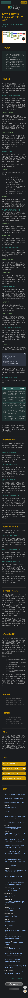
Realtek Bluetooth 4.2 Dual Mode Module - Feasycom (13, 909)
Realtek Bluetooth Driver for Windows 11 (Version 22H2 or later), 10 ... (14, 972)
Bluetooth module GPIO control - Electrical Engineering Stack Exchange (14, 860)
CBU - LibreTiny (8, 925)
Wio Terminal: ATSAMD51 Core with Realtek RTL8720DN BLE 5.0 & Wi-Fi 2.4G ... (14, 902)
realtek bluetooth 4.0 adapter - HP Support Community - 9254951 (13, 960)
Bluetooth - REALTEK (10, 807)
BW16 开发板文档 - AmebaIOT (13, 700)
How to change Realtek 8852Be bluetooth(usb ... (13, 877)
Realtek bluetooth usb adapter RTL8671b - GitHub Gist (12, 827)
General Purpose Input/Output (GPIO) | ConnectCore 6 (15, 966)
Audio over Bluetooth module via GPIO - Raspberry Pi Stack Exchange (14, 846)
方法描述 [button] (12, 388)
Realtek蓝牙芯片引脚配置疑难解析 (13, 798)
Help (11, 995)
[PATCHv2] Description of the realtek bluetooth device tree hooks (14, 915)
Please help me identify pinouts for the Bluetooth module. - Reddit (14, 937)
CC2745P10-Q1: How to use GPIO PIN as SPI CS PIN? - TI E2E (15, 871)
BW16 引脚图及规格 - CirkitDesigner (15, 704)
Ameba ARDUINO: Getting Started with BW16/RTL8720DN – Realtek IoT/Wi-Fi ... (15, 853)
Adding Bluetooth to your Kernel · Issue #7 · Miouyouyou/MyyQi (15, 834)
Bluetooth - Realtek (9, 921)
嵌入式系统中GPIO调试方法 (13, 721)
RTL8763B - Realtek (10, 865)
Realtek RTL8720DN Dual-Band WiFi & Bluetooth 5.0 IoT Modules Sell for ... (15, 931)
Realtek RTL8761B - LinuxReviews (13, 949)
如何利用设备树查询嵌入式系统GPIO (14, 794)
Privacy (14, 995)
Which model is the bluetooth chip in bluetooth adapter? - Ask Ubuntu (14, 840)
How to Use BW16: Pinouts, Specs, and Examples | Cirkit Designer (14, 954)
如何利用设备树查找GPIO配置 (13, 717)
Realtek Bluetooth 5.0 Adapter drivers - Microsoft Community (14, 817)
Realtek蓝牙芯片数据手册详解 (13, 719)
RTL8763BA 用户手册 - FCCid (13, 702)
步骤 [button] (5, 388)
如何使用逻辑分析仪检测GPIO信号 (14, 723)
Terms (18, 995)
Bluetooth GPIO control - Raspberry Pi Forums (14, 943)
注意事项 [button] (22, 388)
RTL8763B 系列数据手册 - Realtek (14, 698)
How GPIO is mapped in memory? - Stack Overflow (14, 895)
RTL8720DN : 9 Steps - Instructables (14, 822)
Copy (25, 354)
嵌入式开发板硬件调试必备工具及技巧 (14, 802)
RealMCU (7, 811)
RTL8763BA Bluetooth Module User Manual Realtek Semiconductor (14, 883)
